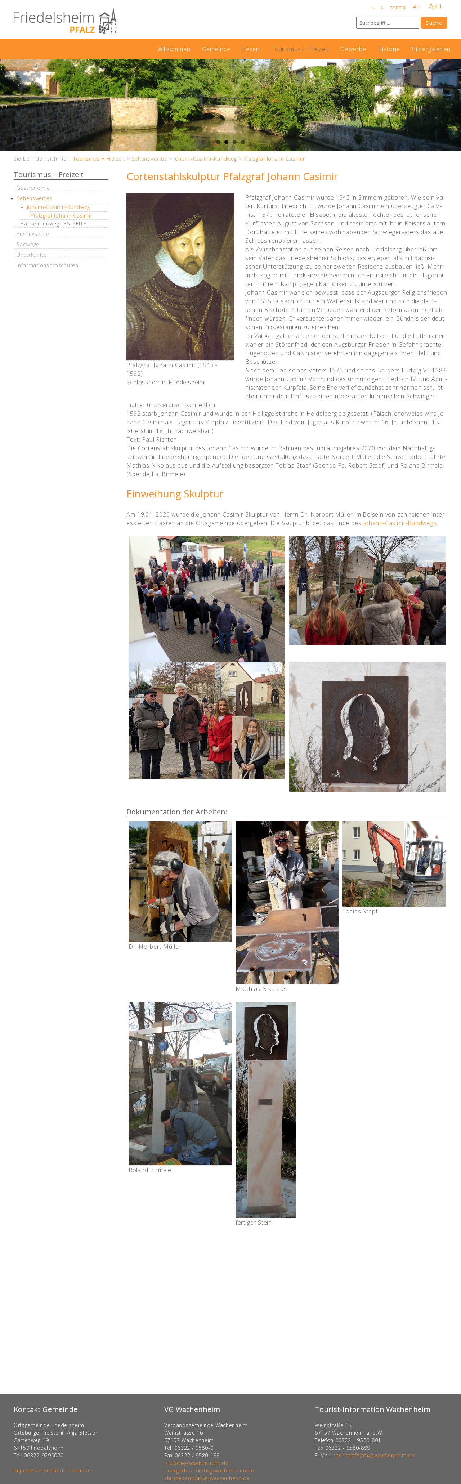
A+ (417, 7)
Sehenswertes (149, 158)
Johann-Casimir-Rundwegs (399, 523)
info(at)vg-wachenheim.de (196, 1463)
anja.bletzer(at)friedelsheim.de (52, 1470)
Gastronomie (33, 187)
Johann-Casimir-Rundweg (205, 158)
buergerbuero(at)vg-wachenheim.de (209, 1470)
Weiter (454, 105)
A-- (374, 7)
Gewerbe (353, 49)
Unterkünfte (32, 254)
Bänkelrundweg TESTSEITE (53, 223)
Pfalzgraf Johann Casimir (274, 158)
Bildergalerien (431, 49)
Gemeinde (216, 49)
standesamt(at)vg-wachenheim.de (207, 1478)
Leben (251, 49)
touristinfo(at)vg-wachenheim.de (374, 1455)
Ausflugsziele (33, 234)
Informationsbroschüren (47, 265)
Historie (389, 49)
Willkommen (174, 49)
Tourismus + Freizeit (300, 49)
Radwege (28, 244)
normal (398, 7)
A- (382, 7)
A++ (436, 6)
